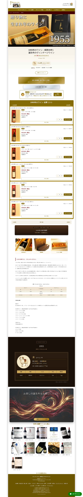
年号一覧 (41, 222)
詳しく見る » (47, 122)
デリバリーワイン (50, 485)
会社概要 (16, 483)
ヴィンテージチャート (22, 9)
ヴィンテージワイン (16, 12)
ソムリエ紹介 (32, 485)
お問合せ (63, 9)
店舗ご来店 (21, 483)
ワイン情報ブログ (43, 485)
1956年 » (68, 105)
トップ (10, 12)
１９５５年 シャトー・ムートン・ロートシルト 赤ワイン (22, 164)
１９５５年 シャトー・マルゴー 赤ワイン (19, 182)
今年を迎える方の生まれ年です (41, 55)
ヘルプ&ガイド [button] (57, 9)
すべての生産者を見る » (41, 473)
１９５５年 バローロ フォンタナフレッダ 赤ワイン (20, 126)
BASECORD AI (43, 494)
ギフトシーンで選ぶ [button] (40, 9)
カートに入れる (68, 119)
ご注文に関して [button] (49, 9)
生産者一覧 (66, 483)
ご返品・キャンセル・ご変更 (41, 483)
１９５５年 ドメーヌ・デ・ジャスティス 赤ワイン (20, 145)
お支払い (29, 483)
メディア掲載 (37, 485)
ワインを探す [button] (31, 9)
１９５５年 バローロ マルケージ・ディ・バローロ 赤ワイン (22, 107)
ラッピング (34, 483)
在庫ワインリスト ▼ (41, 72)
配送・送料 (25, 483)
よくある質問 (49, 483)
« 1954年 (14, 105)
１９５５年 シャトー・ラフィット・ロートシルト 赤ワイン (22, 201)
